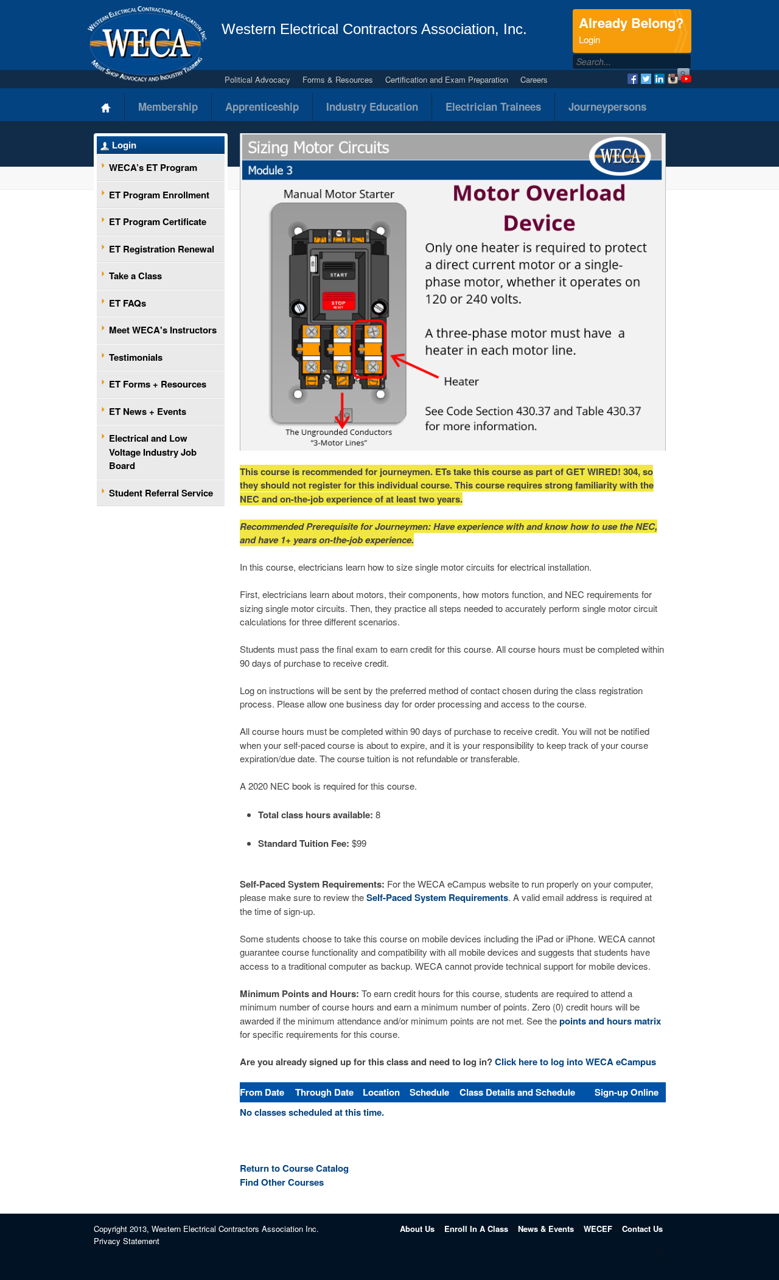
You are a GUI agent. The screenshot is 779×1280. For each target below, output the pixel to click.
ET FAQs (127, 303)
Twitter (646, 79)
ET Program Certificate (157, 221)
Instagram (673, 79)
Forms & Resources (337, 79)
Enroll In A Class (476, 1228)
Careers (534, 79)
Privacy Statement (126, 1241)
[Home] (106, 106)
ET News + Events (147, 411)
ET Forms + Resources (157, 384)
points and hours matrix (610, 1021)
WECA (147, 44)
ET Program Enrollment (159, 194)
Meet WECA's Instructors (163, 329)
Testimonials (135, 357)
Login (124, 145)
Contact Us (642, 1228)
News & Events (546, 1228)
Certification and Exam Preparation (446, 79)
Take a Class (135, 275)
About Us (417, 1228)
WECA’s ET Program (153, 167)
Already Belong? (631, 29)
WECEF (598, 1228)
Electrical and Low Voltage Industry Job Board (153, 451)
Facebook (632, 79)
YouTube (686, 79)
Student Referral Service (161, 492)
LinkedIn (659, 79)
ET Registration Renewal (161, 249)
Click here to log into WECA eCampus (575, 1061)
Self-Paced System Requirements (437, 897)
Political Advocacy (257, 79)
